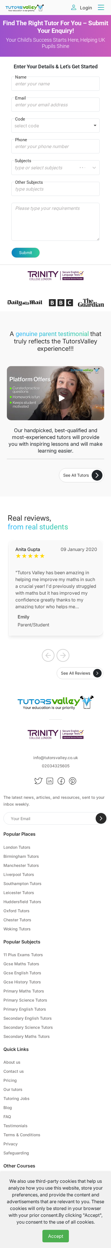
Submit (25, 252)
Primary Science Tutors (25, 1000)
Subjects (23, 160)
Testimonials (15, 1125)
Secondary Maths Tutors (26, 1036)
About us (11, 1062)
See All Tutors (76, 475)
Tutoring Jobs (16, 1098)
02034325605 (55, 765)
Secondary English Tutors (27, 1018)
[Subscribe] (101, 818)
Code (20, 119)
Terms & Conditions (21, 1134)
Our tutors (12, 1089)
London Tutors (16, 847)
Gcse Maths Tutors (21, 963)
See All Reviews (75, 673)
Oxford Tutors (16, 910)
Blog (7, 1107)
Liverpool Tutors (18, 874)
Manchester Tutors (21, 865)
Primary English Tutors (24, 1009)
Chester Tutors (17, 919)
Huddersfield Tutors (22, 901)
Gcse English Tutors (22, 972)
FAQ (7, 1116)
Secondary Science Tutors (28, 1027)
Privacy (10, 1143)
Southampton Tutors (22, 883)
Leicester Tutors (18, 892)
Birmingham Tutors (21, 856)
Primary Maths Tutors (23, 991)
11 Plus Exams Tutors (23, 954)
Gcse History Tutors (22, 981)
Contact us (13, 1071)
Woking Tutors (17, 928)
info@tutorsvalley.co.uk (55, 757)
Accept (55, 1236)
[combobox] (15, 167)
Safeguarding (16, 1152)
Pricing (10, 1080)
